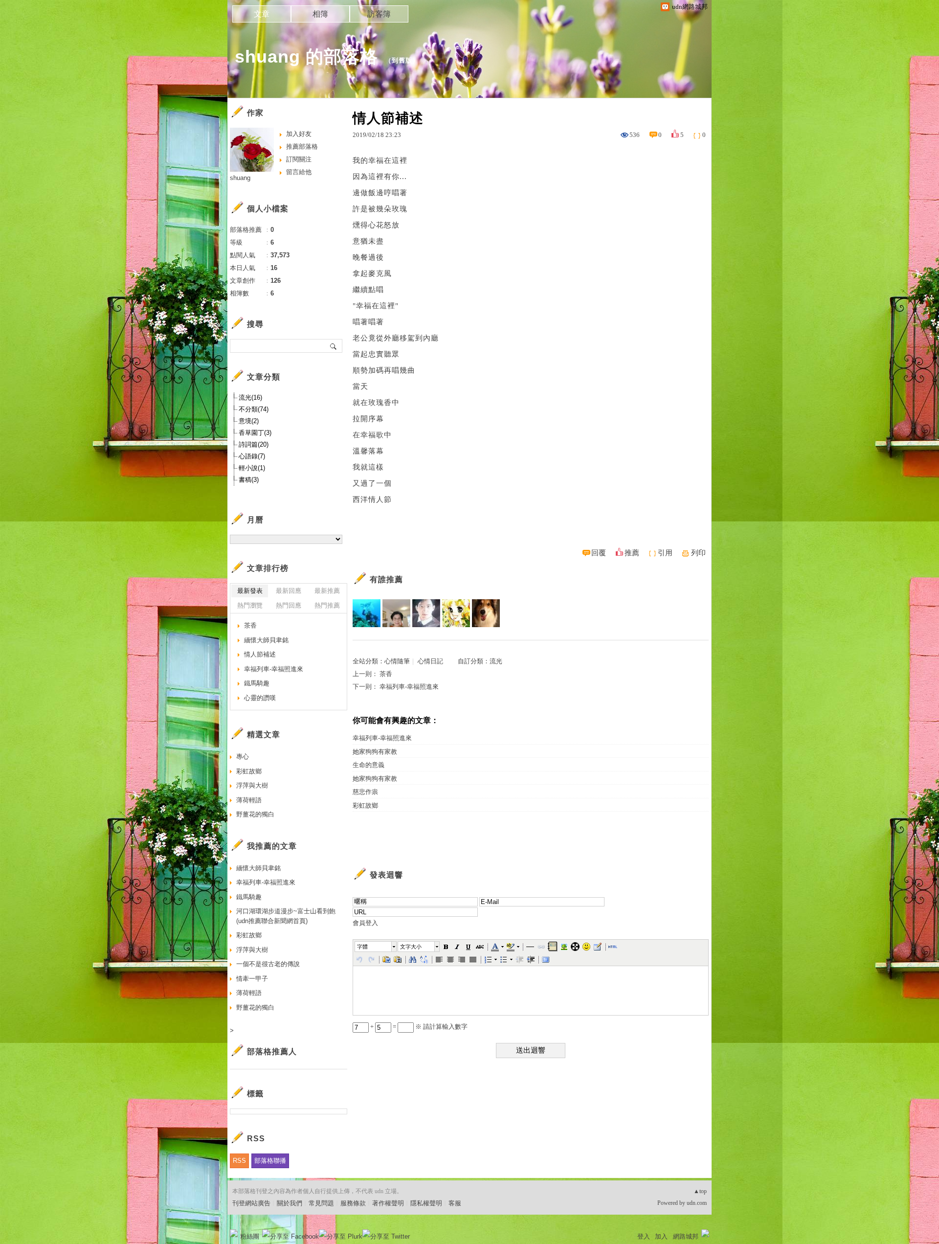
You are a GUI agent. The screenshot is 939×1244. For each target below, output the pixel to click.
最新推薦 (327, 590)
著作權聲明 (388, 1203)
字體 (362, 947)
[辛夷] (456, 613)
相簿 (320, 14)
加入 (661, 1236)
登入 (643, 1236)
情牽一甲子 (252, 978)
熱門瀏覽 (250, 605)
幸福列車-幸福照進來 (409, 686)
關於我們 (289, 1203)
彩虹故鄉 (365, 805)
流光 (496, 661)
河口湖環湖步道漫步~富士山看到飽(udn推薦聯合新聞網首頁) (285, 916)
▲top (700, 1191)
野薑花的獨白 (255, 814)
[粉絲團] (234, 1233)
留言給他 (299, 172)
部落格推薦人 (272, 1051)
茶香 (386, 674)
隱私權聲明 (426, 1203)
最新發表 (250, 590)
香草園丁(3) (255, 432)
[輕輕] (426, 613)
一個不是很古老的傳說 (268, 964)
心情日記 (430, 661)
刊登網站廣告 (251, 1203)
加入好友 (299, 133)
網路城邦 (685, 1236)
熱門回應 (288, 605)
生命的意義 (368, 765)
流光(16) (250, 397)
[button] (376, 946)
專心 (242, 756)
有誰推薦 (386, 579)
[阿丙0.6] (366, 613)
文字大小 (411, 947)
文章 (261, 14)
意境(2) (249, 421)
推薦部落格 (302, 146)
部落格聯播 (270, 1160)
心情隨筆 (397, 661)
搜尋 (333, 346)
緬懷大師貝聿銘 (266, 640)
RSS (239, 1160)
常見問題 (321, 1203)
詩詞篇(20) (253, 444)
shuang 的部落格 (306, 56)
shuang (240, 177)
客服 (454, 1203)
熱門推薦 (327, 605)
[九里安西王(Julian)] (486, 613)
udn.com (697, 1202)
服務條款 (353, 1203)
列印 (698, 553)
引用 (665, 553)
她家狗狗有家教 (375, 751)
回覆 (598, 553)
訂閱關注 (299, 159)
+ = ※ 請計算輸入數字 (418, 1026)
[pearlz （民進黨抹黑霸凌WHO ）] (396, 613)
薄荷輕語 (249, 800)
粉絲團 (249, 1236)
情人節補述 (260, 654)
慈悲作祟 (365, 791)
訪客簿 (379, 14)
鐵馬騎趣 (256, 683)
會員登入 (365, 923)
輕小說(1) (252, 468)
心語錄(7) (252, 456)
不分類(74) (253, 409)
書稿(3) (249, 479)
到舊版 (402, 60)
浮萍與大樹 (252, 785)
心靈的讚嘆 (260, 697)
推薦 (632, 553)
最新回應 (288, 590)
